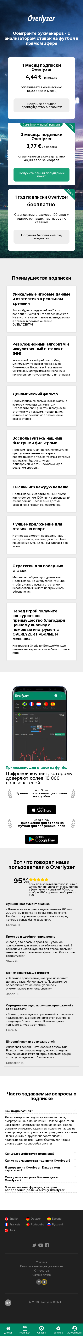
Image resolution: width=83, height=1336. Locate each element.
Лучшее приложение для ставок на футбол (41, 795)
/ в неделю (49, 77)
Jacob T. (12, 994)
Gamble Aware (41, 1274)
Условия (41, 1262)
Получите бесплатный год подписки (41, 236)
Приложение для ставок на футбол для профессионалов (41, 824)
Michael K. (13, 925)
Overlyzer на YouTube (50, 580)
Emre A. (12, 1030)
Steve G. (12, 961)
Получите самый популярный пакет (41, 174)
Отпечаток (41, 1270)
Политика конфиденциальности (41, 1266)
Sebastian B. (15, 1062)
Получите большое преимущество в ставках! (41, 105)
